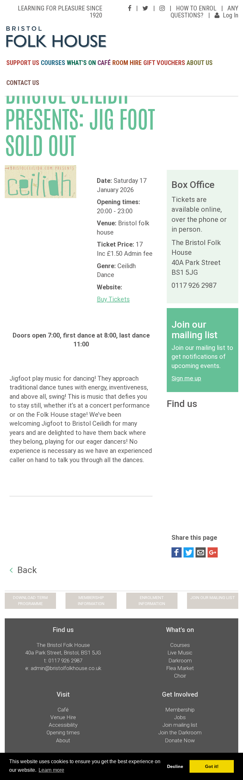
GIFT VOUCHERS (164, 63)
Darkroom (180, 660)
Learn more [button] (51, 770)
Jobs (180, 717)
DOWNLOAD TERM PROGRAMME (30, 600)
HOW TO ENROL (196, 8)
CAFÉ (104, 63)
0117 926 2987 (65, 660)
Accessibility (63, 725)
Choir (180, 676)
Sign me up (186, 378)
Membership (180, 709)
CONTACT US (22, 83)
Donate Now (180, 740)
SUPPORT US (22, 63)
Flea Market (180, 668)
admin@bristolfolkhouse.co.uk (66, 668)
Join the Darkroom (180, 732)
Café (63, 709)
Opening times (63, 732)
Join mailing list (179, 725)
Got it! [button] (212, 766)
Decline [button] (175, 766)
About (63, 740)
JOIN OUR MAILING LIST (212, 597)
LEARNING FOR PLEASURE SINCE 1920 (60, 11)
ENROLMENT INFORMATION (152, 600)
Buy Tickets (113, 299)
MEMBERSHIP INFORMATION (91, 600)
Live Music (179, 652)
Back (27, 570)
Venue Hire (63, 717)
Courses (180, 645)
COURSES (53, 63)
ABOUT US (200, 63)
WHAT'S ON (81, 63)
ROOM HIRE (127, 63)
